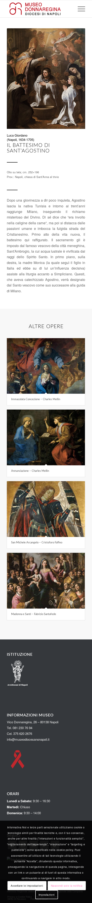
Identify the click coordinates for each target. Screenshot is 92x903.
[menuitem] (79, 8)
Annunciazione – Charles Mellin (30, 471)
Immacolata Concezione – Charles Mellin (35, 399)
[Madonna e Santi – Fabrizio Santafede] (46, 581)
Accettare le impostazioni (27, 885)
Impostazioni (47, 894)
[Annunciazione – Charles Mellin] (46, 437)
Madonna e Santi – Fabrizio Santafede (33, 614)
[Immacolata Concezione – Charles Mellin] (46, 366)
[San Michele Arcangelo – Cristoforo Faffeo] (46, 509)
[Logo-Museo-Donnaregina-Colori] (38, 8)
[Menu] (79, 8)
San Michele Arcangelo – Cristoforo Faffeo (36, 542)
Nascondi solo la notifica (67, 885)
